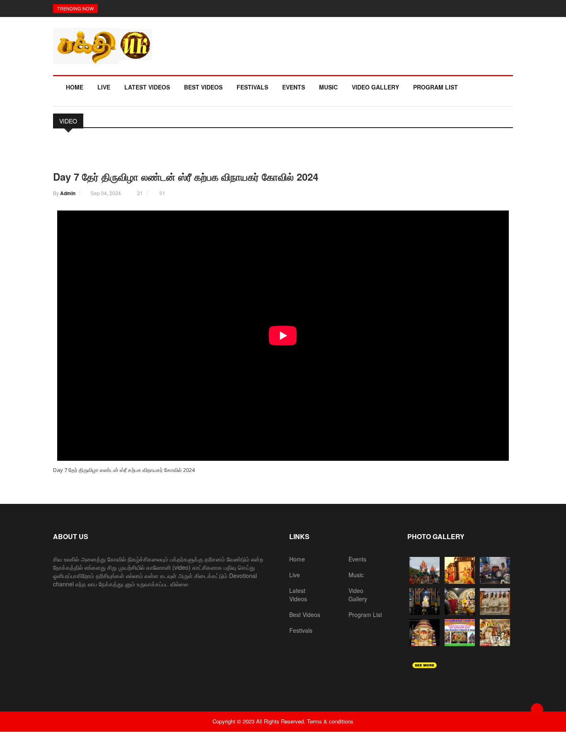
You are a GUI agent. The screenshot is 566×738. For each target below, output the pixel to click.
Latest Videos (147, 87)
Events (293, 87)
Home (74, 87)
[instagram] (75, 156)
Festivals (252, 87)
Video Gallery (375, 87)
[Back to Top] (537, 709)
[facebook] (60, 156)
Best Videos (203, 87)
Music (328, 87)
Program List (435, 87)
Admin (67, 193)
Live (103, 87)
